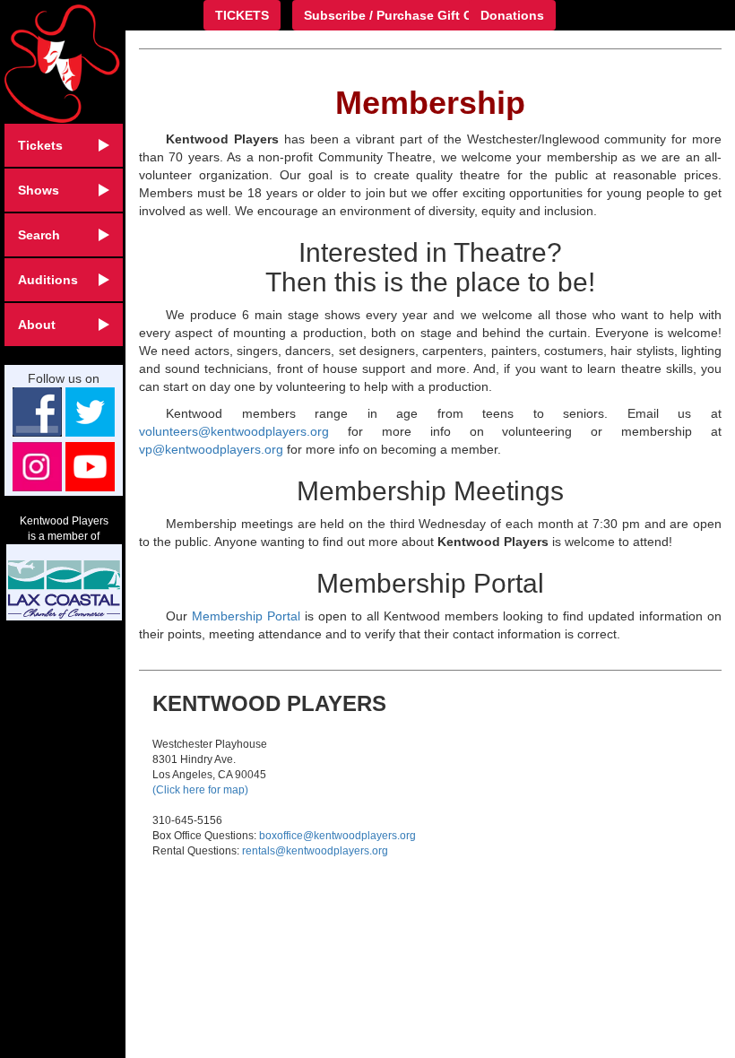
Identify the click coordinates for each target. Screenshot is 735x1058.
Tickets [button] (40, 145)
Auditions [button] (48, 280)
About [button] (37, 324)
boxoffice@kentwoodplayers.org (337, 835)
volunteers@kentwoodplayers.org (234, 431)
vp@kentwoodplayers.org (211, 449)
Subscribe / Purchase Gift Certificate (415, 15)
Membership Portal (246, 616)
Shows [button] (38, 190)
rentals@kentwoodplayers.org (315, 851)
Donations (512, 15)
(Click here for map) (200, 790)
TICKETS (242, 15)
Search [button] (39, 235)
